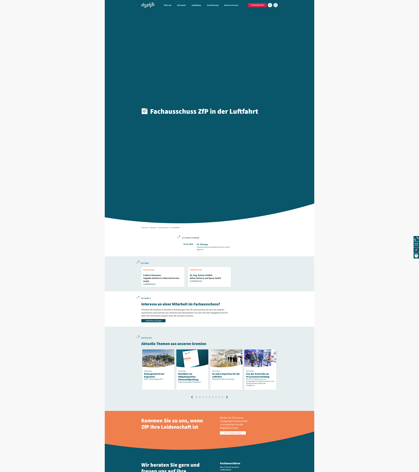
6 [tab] (213, 397)
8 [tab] (219, 397)
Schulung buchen (257, 5)
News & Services (231, 5)
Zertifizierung (212, 5)
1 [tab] (196, 397)
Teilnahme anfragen (153, 320)
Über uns (167, 5)
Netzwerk (181, 5)
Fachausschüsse (163, 228)
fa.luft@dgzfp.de (149, 284)
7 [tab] (216, 397)
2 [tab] (200, 397)
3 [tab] (203, 397)
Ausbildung (196, 5)
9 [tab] (223, 397)
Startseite (144, 228)
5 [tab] (209, 397)
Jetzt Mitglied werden (233, 433)
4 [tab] (206, 397)
